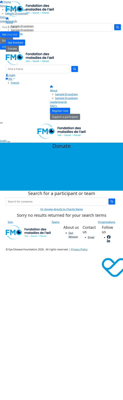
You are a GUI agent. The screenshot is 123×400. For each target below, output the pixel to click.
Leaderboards (14, 34)
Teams (55, 222)
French (15, 83)
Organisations (106, 222)
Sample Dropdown (22, 26)
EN (10, 79)
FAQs (9, 37)
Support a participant (65, 117)
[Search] (74, 69)
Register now (60, 111)
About (9, 22)
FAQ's (53, 106)
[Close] (8, 141)
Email (91, 237)
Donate (12, 48)
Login (11, 75)
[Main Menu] (1, 122)
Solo (10, 222)
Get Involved (15, 42)
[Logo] (30, 8)
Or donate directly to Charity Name (61, 209)
